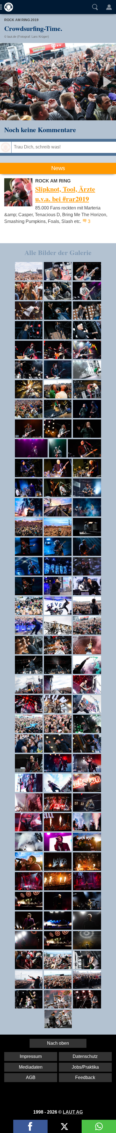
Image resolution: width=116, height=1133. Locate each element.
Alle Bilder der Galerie (58, 252)
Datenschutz (85, 1056)
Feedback (85, 1077)
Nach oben (58, 1043)
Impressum (31, 1056)
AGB (30, 1077)
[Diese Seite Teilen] (30, 1126)
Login (109, 7)
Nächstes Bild (58, 81)
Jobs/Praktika (85, 1067)
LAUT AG (73, 1112)
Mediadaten (31, 1067)
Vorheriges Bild (19, 81)
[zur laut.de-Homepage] (7, 7)
